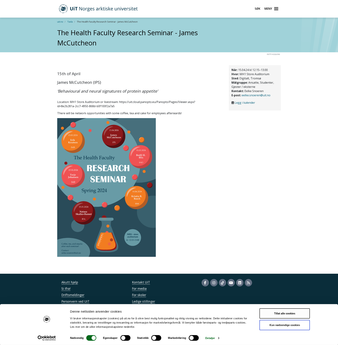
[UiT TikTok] (222, 282)
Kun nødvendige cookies (285, 324)
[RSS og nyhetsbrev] (248, 282)
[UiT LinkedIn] (239, 282)
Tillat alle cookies (284, 313)
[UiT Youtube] (231, 282)
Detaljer (210, 338)
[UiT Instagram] (214, 282)
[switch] (125, 338)
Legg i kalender (245, 103)
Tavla (70, 21)
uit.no (60, 21)
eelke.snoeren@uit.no (256, 95)
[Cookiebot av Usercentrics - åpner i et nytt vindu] (46, 338)
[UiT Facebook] (205, 282)
